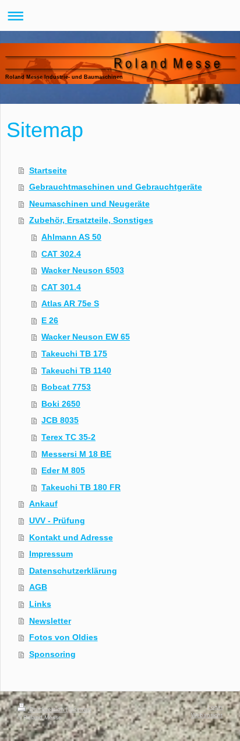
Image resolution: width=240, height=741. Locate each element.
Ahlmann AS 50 (71, 237)
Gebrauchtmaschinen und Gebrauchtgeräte (115, 186)
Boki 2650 (60, 403)
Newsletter (50, 620)
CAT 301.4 (61, 287)
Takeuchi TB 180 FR (81, 487)
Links (40, 604)
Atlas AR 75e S (70, 303)
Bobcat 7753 (66, 387)
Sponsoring (52, 654)
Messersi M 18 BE (76, 454)
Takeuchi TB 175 (74, 353)
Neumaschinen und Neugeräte (89, 203)
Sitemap (80, 709)
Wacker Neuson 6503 (82, 270)
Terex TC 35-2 (68, 437)
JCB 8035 (60, 420)
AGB (38, 587)
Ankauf (43, 503)
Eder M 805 (63, 470)
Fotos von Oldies (63, 637)
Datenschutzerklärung (73, 570)
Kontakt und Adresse (71, 537)
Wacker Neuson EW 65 (85, 336)
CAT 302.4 (61, 253)
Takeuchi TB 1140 (76, 370)
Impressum (51, 553)
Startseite (48, 170)
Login (215, 707)
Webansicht (207, 715)
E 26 (49, 320)
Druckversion (47, 709)
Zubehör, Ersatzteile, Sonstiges (91, 220)
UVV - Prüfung (57, 520)
